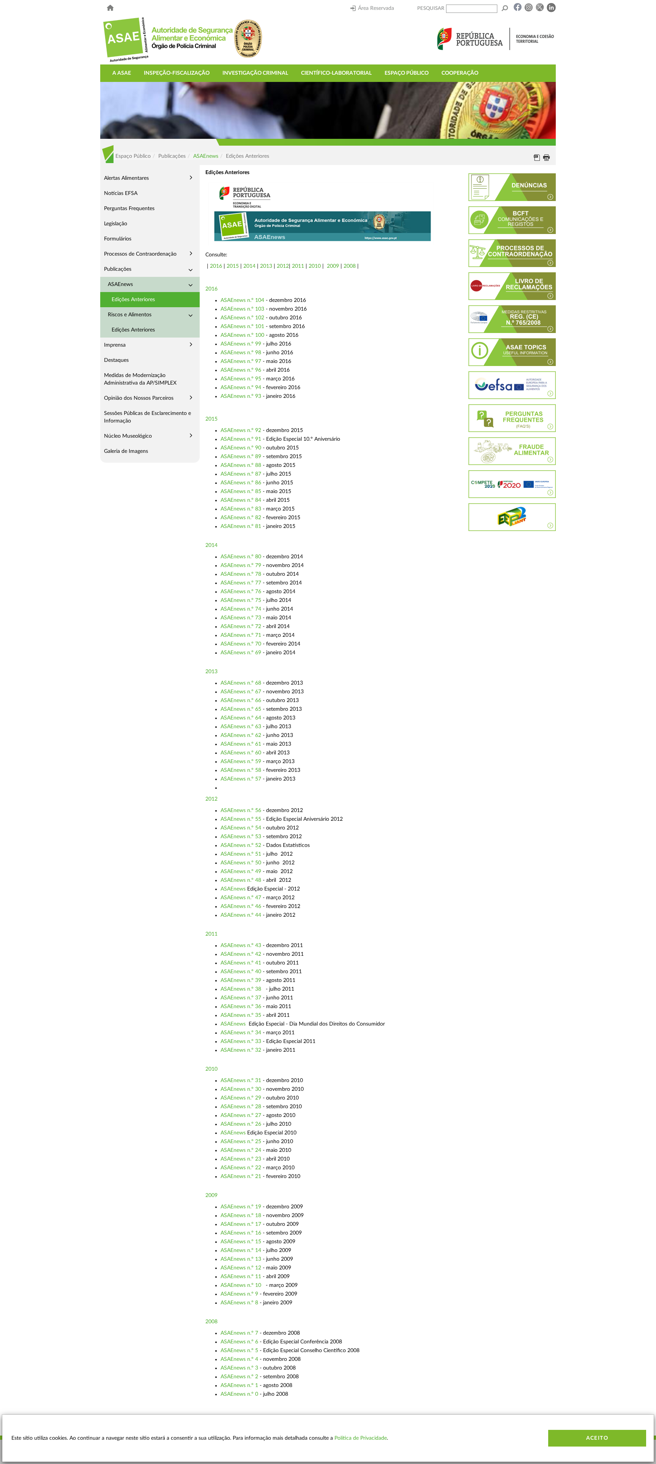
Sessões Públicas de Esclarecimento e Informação (147, 417)
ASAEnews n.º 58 (241, 770)
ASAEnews (205, 156)
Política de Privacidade (360, 1438)
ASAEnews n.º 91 (241, 439)
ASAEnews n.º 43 (241, 945)
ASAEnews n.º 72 (241, 626)
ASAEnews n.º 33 (241, 1041)
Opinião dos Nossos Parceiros (138, 398)
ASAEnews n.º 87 (241, 474)
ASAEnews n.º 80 (241, 556)
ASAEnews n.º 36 (241, 1006)
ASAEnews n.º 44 (241, 915)
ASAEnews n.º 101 (242, 326)
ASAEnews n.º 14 (241, 1250)
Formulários (117, 239)
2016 (217, 266)
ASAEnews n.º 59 (241, 761)
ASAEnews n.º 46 (241, 906)
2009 (333, 266)
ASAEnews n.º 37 (241, 998)
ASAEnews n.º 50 (241, 863)
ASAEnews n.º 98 (241, 352)
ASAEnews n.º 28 (241, 1106)
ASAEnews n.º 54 (241, 828)
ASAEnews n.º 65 (241, 709)
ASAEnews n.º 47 (241, 897)
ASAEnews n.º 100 (242, 335)
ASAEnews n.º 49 (241, 871)
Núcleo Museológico (128, 436)
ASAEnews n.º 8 (239, 1302)
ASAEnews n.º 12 (241, 1268)
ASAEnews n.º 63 (241, 726)
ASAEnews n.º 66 (241, 700)
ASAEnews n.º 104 (242, 300)
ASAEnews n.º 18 (241, 1215)
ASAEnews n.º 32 (241, 1050)
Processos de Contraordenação (140, 254)
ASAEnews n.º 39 (241, 980)
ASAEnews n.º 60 (241, 753)
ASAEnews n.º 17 (241, 1224)
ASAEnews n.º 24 (241, 1150)
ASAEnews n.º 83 (241, 509)
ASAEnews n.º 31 (241, 1080)
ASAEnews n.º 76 (241, 591)
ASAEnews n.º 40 (241, 971)
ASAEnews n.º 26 (241, 1124)
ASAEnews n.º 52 (241, 845)
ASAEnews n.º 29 (241, 1098)
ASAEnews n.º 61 (241, 744)
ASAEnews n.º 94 (241, 387)
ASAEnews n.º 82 (241, 517)
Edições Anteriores (133, 299)
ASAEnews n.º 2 (239, 1376)
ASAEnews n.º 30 (241, 1089)
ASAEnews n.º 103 (242, 309)
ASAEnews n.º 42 (241, 954)
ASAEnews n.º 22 (241, 1167)
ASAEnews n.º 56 (241, 810)
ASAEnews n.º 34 (241, 1032)
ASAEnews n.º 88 (241, 465)
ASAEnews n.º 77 (241, 583)
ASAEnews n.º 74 (241, 609)
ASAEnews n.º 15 (241, 1241)
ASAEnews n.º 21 (241, 1176)
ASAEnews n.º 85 (241, 491)
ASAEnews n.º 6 (239, 1342)
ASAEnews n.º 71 (241, 635)
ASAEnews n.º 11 (241, 1276)
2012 (283, 266)
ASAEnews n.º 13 (241, 1259)
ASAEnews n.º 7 (239, 1333)
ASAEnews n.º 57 (241, 779)
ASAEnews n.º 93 (241, 396)
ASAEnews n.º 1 (239, 1385)
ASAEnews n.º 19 (241, 1207)
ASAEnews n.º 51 (241, 854)
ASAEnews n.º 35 (241, 1015)
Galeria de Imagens (126, 451)
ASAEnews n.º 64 (241, 718)
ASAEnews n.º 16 (241, 1233)
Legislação (115, 223)
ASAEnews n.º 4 (239, 1359)
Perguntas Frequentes (129, 208)
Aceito (597, 1438)
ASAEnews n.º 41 (241, 963)
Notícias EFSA (120, 193)
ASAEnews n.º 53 (241, 836)
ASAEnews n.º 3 (239, 1368)
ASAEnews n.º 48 (241, 880)
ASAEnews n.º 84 (241, 500)
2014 (249, 266)
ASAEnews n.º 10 (241, 1285)
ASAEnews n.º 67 (241, 691)
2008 (350, 266)
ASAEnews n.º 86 (241, 482)
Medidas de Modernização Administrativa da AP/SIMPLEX (140, 379)
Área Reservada (376, 8)
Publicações (117, 269)
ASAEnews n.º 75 (241, 600)
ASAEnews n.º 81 (241, 526)
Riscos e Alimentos (129, 314)
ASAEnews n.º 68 (241, 683)
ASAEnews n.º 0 (239, 1394)
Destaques (116, 360)
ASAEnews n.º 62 (241, 735)
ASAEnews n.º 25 (241, 1141)
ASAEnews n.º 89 (241, 456)
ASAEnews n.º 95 (241, 379)
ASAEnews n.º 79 (241, 565)
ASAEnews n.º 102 (242, 317)
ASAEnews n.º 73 (241, 617)
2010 (315, 266)
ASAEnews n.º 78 (241, 574)
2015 (233, 266)
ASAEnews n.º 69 (241, 652)
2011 (298, 266)
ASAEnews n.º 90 (241, 448)
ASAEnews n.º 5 (239, 1350)
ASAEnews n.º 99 (241, 344)
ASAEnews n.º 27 (241, 1115)
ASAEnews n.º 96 (241, 370)
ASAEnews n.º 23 (241, 1159)
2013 (266, 266)
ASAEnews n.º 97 (241, 361)
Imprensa (115, 345)
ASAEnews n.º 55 (241, 819)
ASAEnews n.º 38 (241, 989)
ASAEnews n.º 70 (241, 644)
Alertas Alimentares (126, 178)
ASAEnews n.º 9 (239, 1294)
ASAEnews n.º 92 (241, 430)
